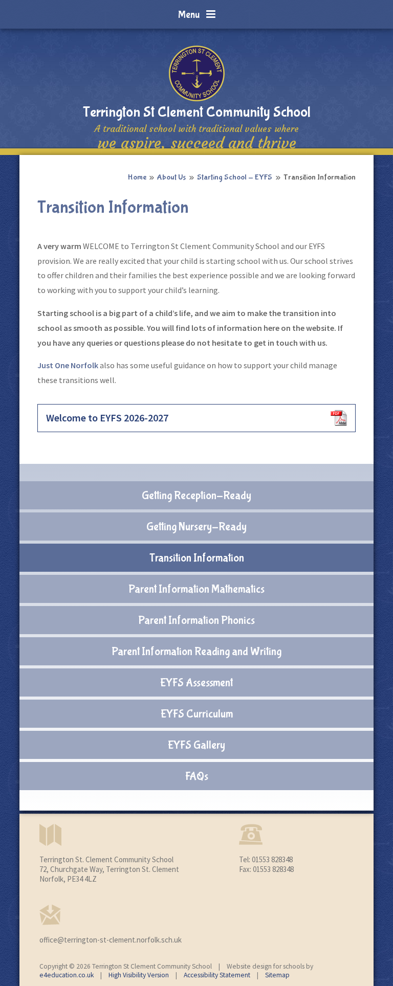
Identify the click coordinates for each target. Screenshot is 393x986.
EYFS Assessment (196, 682)
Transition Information (319, 177)
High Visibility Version (138, 975)
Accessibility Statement (217, 975)
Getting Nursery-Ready (196, 526)
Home (136, 177)
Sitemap (277, 975)
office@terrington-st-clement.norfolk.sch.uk (110, 940)
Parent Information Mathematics (196, 589)
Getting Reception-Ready (196, 495)
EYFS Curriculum (197, 714)
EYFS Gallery (196, 745)
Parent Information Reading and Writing (196, 651)
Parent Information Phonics (196, 620)
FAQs (196, 776)
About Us (171, 177)
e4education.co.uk (66, 975)
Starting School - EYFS (234, 177)
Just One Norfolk (67, 365)
